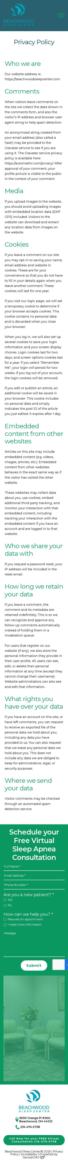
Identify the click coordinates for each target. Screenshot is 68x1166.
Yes (9, 899)
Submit (34, 965)
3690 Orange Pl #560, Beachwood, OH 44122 (35, 1119)
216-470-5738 (30, 1127)
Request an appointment (25, 919)
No (9, 905)
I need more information (24, 924)
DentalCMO (31, 1157)
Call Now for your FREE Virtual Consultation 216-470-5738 (34, 1140)
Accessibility (29, 1154)
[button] (61, 15)
